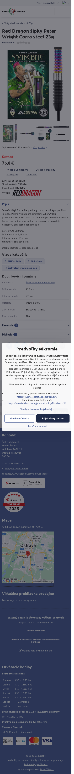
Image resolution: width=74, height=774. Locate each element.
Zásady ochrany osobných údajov (37, 409)
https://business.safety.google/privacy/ (37, 396)
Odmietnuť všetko (19, 418)
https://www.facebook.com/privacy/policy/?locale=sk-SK (37, 403)
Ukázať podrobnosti (37, 426)
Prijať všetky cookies (53, 418)
